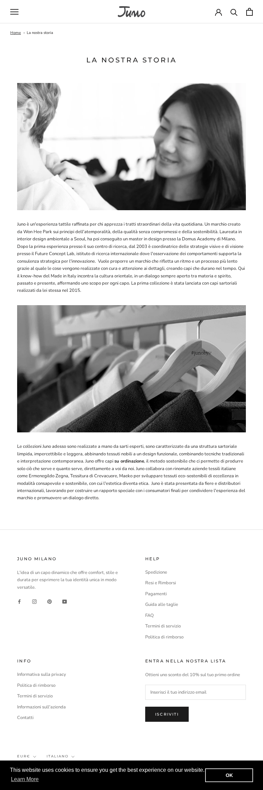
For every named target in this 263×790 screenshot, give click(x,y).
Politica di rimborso (164, 637)
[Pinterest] (49, 601)
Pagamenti (156, 594)
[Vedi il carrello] (249, 12)
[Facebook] (19, 601)
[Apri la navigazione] (14, 12)
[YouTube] (64, 601)
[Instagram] (34, 601)
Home (15, 32)
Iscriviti (167, 714)
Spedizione (156, 572)
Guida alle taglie (161, 604)
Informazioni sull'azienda (41, 707)
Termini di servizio (163, 626)
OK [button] (229, 775)
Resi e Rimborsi (160, 583)
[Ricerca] (234, 11)
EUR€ (23, 756)
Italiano (57, 756)
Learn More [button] (25, 779)
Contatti (25, 718)
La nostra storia (40, 32)
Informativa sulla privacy (41, 674)
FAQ (149, 615)
